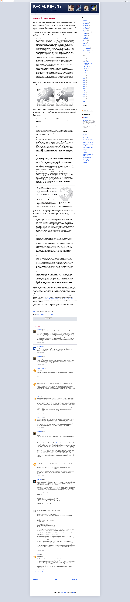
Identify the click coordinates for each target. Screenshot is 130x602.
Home (33, 13)
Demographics (86, 27)
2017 (84, 77)
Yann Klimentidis (86, 162)
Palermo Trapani (40, 368)
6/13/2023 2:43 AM (40, 569)
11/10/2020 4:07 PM (40, 550)
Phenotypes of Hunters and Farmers (45, 314)
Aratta (84, 135)
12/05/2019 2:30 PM (40, 352)
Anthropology (85, 25)
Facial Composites (87, 32)
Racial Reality (47, 6)
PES (38, 462)
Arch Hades (39, 479)
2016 (84, 78)
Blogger (73, 592)
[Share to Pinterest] (51, 318)
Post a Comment (39, 571)
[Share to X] (48, 318)
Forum (43, 13)
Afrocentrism (85, 20)
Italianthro (85, 117)
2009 (84, 92)
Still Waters (85, 159)
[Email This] (45, 318)
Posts (84, 108)
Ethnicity (85, 30)
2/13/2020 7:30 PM (40, 427)
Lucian (38, 396)
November (86, 66)
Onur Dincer (39, 329)
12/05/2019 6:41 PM (40, 364)
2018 (84, 75)
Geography (85, 35)
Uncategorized (86, 52)
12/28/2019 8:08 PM (40, 392)
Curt (38, 508)
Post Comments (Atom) (44, 584)
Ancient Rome (86, 23)
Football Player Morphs (88, 142)
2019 (84, 60)
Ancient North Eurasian (60, 114)
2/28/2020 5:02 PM (40, 475)
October (86, 68)
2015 (84, 80)
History (84, 37)
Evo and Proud (86, 140)
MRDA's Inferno (86, 155)
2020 (84, 58)
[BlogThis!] (46, 318)
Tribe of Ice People (87, 160)
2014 (84, 82)
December (86, 61)
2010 (84, 90)
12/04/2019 (39, 318)
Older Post (74, 579)
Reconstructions (86, 48)
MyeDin (38, 554)
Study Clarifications (87, 50)
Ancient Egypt (86, 22)
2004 (84, 101)
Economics (85, 28)
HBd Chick (85, 149)
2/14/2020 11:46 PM (40, 458)
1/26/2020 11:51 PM (40, 413)
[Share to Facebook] (49, 318)
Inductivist (85, 150)
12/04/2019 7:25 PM (40, 342)
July (85, 70)
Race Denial (85, 45)
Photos (84, 42)
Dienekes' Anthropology (88, 139)
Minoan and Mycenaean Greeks (51, 298)
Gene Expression (86, 145)
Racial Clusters (86, 47)
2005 (84, 100)
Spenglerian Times (87, 157)
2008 (84, 94)
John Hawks (85, 152)
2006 (84, 98)
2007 (84, 96)
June (85, 72)
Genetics (85, 33)
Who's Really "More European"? (45, 18)
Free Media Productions (88, 144)
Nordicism (85, 40)
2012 (84, 86)
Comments (85, 110)
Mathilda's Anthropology (88, 154)
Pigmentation (85, 43)
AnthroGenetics (86, 134)
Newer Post (35, 579)
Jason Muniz (39, 382)
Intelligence (85, 38)
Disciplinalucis (40, 417)
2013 (84, 84)
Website (38, 13)
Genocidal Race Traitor (88, 147)
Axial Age (56, 442)
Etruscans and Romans (68, 298)
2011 (84, 88)
